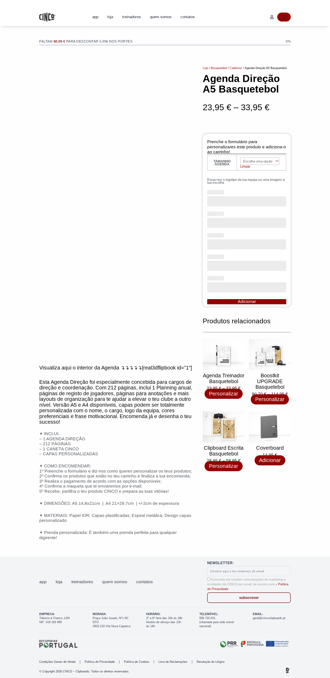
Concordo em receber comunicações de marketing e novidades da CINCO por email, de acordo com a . (247, 584)
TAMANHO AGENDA (222, 162)
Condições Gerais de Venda (57, 661)
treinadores (131, 17)
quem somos (161, 17)
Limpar (245, 166)
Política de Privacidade (100, 661)
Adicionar (247, 301)
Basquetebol (219, 68)
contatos (187, 17)
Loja (205, 68)
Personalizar (223, 394)
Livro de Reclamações (172, 661)
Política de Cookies (136, 661)
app (95, 17)
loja (110, 17)
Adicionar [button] (270, 460)
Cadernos (236, 68)
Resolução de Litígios (211, 661)
